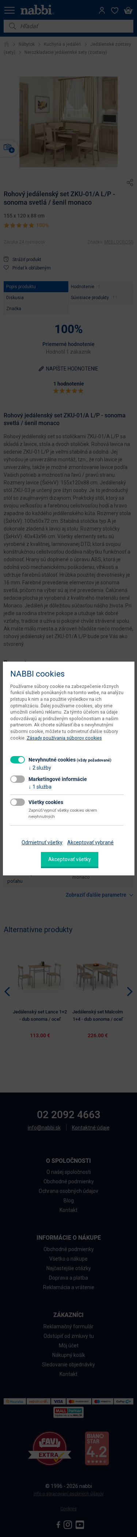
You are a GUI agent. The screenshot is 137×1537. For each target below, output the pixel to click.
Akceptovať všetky (69, 859)
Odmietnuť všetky (42, 842)
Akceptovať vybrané (90, 842)
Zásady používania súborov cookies (64, 738)
